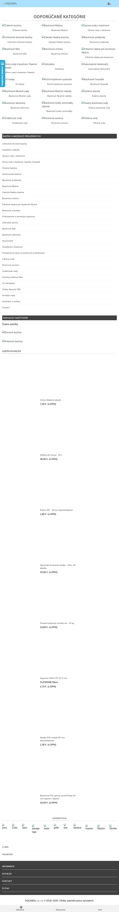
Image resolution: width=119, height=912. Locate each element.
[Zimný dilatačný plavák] (59, 377)
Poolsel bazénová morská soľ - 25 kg (57, 623)
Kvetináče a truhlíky (11, 301)
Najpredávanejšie (11, 351)
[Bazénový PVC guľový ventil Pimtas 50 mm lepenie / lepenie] (59, 772)
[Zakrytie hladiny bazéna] (55, 37)
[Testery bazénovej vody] (95, 103)
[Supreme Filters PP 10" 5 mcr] (59, 655)
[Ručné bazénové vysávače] (57, 79)
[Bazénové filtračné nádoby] (57, 91)
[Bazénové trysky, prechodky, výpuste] (59, 104)
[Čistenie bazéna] (11, 25)
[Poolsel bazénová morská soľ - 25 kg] (59, 600)
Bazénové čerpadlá (99, 84)
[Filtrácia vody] (90, 118)
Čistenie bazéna (19, 30)
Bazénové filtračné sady (20, 96)
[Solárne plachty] (91, 91)
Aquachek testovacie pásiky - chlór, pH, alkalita (58, 566)
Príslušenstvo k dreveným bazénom (18, 216)
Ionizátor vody (8, 295)
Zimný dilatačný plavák (50, 400)
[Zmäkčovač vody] (12, 118)
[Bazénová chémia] (52, 49)
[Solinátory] (48, 64)
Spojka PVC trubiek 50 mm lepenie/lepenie (52, 739)
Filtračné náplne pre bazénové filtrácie (19, 204)
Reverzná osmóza (59, 123)
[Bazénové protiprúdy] (93, 37)
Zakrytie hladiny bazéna (59, 42)
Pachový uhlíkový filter (12, 277)
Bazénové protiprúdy (99, 42)
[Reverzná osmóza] (52, 118)
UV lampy (19, 84)
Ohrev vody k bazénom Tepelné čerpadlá (21, 162)
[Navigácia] (114, 3)
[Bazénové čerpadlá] (93, 79)
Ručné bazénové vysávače (59, 84)
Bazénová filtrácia (59, 30)
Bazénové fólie (20, 54)
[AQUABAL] (10, 3)
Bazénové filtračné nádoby (59, 96)
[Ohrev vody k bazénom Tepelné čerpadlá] (19, 66)
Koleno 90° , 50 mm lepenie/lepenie (56, 510)
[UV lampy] (8, 79)
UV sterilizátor (8, 283)
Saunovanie (7, 241)
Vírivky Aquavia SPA (11, 289)
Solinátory (59, 69)
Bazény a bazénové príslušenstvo (22, 136)
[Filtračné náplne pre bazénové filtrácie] (99, 50)
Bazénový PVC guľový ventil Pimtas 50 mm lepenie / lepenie (57, 797)
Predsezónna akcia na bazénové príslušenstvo (23, 253)
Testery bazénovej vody (99, 108)
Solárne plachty (99, 96)
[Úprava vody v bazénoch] (95, 25)
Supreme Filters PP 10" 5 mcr (53, 678)
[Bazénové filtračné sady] (15, 91)
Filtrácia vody (99, 123)
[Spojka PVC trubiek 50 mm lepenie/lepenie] (59, 714)
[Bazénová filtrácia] (52, 25)
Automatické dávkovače (99, 69)
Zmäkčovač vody (20, 123)
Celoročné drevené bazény (19, 42)
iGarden (6, 307)
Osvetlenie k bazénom (12, 247)
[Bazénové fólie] (11, 49)
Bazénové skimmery (20, 108)
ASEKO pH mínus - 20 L (51, 455)
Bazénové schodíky (11, 210)
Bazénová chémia (59, 54)
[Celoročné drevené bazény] (17, 37)
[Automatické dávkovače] (95, 64)
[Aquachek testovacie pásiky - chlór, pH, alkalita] (59, 542)
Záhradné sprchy (10, 222)
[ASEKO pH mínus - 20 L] (59, 432)
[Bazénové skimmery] (13, 103)
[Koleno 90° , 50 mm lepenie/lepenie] (59, 487)
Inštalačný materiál (10, 150)
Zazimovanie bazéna (11, 174)
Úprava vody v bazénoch (99, 30)
